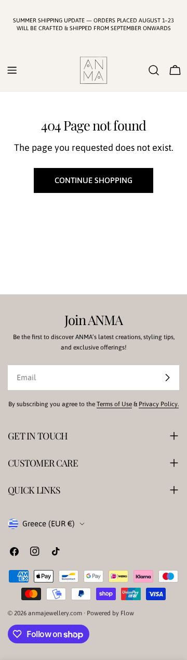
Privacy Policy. (159, 404)
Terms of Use (114, 404)
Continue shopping (93, 180)
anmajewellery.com (55, 613)
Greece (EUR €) (48, 523)
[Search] (153, 70)
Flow (127, 613)
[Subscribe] (167, 378)
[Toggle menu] (12, 70)
